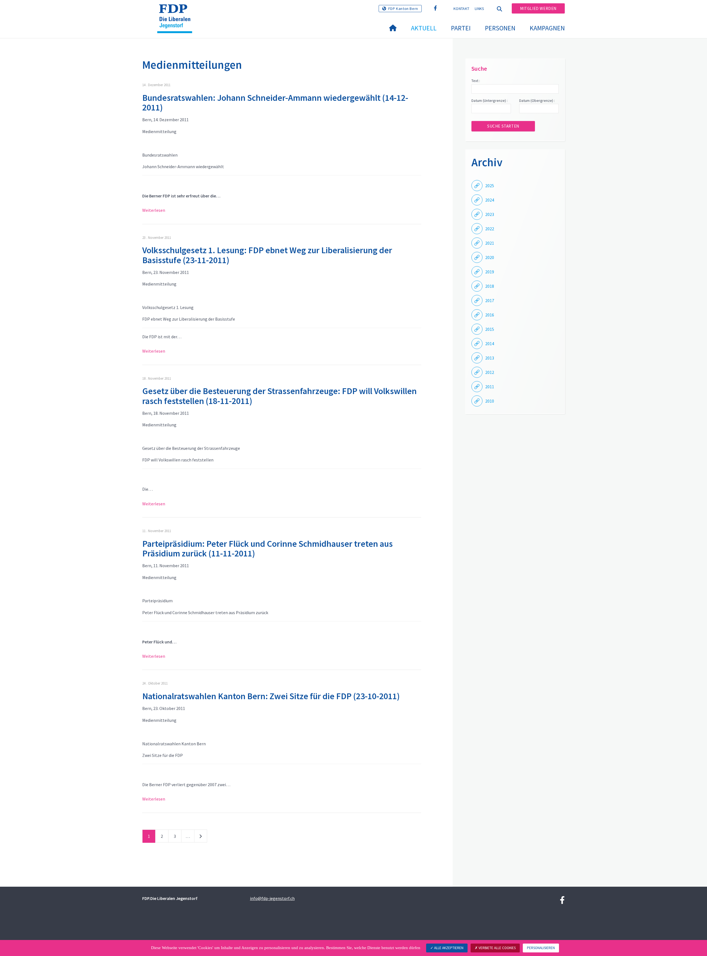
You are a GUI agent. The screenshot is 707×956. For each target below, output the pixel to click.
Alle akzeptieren (448, 948)
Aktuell (424, 28)
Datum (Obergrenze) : (537, 100)
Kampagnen (547, 28)
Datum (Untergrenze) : (489, 100)
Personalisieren (541, 948)
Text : (475, 80)
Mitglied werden (538, 8)
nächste (200, 837)
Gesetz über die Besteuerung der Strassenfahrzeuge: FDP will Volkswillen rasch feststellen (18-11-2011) (279, 395)
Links (479, 8)
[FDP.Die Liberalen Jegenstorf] (176, 11)
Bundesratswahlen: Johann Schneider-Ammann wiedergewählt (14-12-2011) (275, 102)
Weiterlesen (153, 210)
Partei (461, 28)
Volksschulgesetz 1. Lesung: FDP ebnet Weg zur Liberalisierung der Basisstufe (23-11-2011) (267, 255)
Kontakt (461, 8)
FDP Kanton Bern (403, 8)
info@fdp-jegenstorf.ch (272, 898)
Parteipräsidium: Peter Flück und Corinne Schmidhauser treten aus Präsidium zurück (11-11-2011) (267, 548)
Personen (500, 28)
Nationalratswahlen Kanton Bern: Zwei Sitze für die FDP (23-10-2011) (271, 696)
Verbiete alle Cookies (497, 948)
